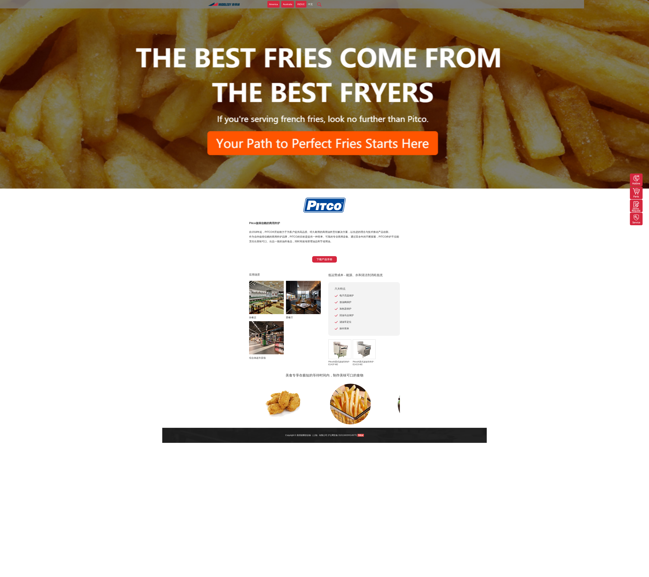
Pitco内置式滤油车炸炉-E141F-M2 (339, 363)
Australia (287, 4)
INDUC (301, 4)
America (273, 4)
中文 (310, 4)
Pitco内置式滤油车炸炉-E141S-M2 (363, 363)
